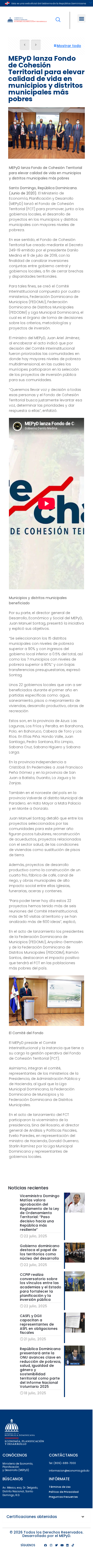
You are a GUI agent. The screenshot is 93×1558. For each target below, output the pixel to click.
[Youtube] (62, 1545)
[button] (81, 18)
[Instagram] (51, 1545)
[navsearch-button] (58, 16)
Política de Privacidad (64, 1492)
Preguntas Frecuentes (63, 1497)
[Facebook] (45, 1545)
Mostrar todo (69, 45)
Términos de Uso (59, 1487)
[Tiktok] (73, 1545)
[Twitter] (56, 1545)
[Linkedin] (67, 1545)
